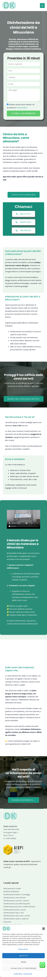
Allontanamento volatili (12, 888)
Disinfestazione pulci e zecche (14, 909)
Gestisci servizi (23, 949)
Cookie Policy (18, 974)
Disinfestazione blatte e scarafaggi (16, 894)
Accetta (23, 955)
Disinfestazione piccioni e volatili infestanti (19, 906)
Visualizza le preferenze (23, 968)
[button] (43, 928)
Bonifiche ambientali (11, 891)
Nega (23, 962)
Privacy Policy (28, 974)
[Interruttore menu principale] (42, 5)
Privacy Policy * (22, 107)
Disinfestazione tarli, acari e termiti (16, 915)
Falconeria (7, 922)
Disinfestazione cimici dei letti (14, 897)
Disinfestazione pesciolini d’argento (16, 903)
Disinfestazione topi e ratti (13, 912)
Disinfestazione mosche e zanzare (16, 900)
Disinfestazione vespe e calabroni (16, 918)
